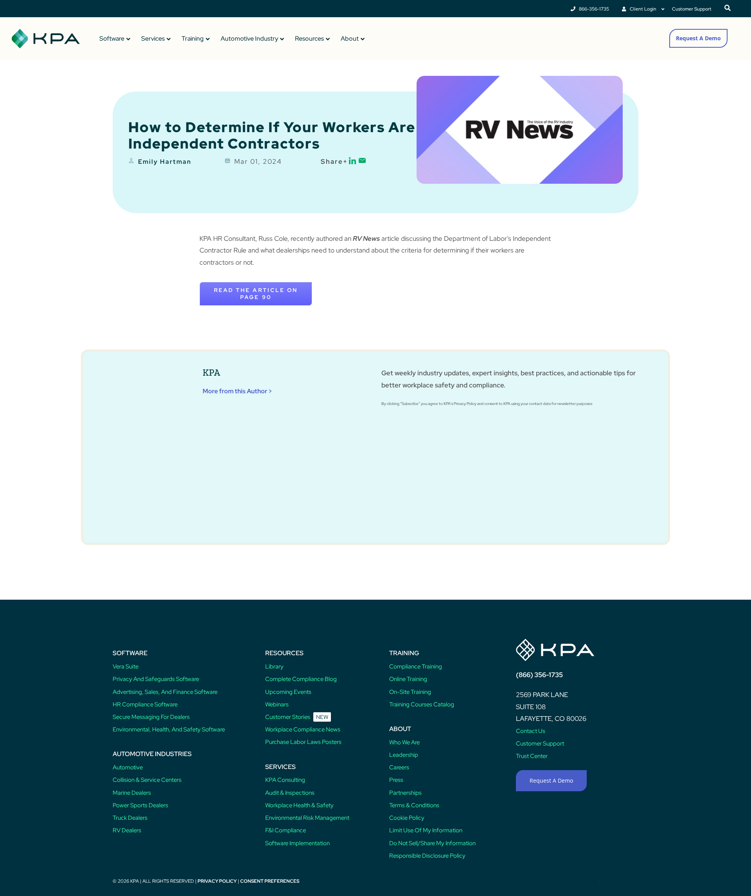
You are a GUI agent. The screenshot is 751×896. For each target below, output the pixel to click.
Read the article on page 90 (256, 294)
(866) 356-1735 (539, 674)
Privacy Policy (217, 881)
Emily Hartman (164, 162)
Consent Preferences (269, 881)
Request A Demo (698, 38)
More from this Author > (237, 391)
